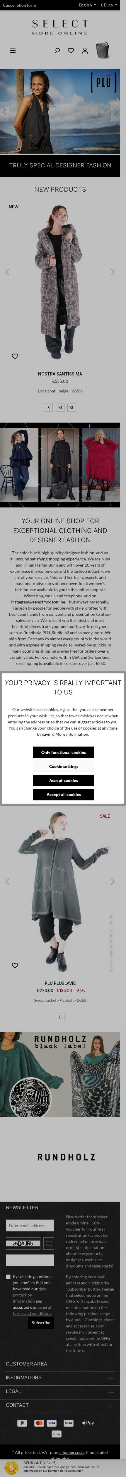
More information (71, 734)
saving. (48, 734)
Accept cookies (63, 780)
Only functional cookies (63, 752)
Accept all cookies (64, 794)
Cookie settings (63, 766)
